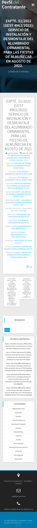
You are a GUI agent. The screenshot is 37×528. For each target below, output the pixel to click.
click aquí (22, 211)
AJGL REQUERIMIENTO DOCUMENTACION (21, 227)
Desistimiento (18, 432)
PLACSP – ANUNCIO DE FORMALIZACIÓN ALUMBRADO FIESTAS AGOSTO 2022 (19, 254)
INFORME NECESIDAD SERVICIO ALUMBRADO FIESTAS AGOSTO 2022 (19, 165)
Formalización (12, 158)
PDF (31, 267)
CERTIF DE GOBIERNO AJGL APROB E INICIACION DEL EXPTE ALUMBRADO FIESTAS (19, 185)
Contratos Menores (18, 420)
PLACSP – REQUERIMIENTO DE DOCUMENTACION (19, 234)
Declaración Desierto (18, 424)
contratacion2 (13, 153)
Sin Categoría (18, 455)
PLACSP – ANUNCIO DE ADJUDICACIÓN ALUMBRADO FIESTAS (18, 247)
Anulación (18, 413)
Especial (18, 436)
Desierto (18, 428)
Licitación (19, 160)
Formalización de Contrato (18, 447)
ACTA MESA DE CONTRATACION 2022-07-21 (18, 221)
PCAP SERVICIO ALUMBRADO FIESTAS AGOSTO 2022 (18, 172)
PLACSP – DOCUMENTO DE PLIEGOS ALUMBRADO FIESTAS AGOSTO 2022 (19, 202)
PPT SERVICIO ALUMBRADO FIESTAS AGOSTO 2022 (18, 178)
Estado (18, 440)
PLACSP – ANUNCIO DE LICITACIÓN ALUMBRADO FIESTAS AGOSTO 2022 (18, 194)
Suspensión (18, 459)
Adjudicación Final (17, 155)
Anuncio (27, 155)
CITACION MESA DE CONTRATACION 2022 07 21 (19, 215)
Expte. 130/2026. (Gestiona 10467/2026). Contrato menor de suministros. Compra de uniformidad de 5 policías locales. (18, 346)
